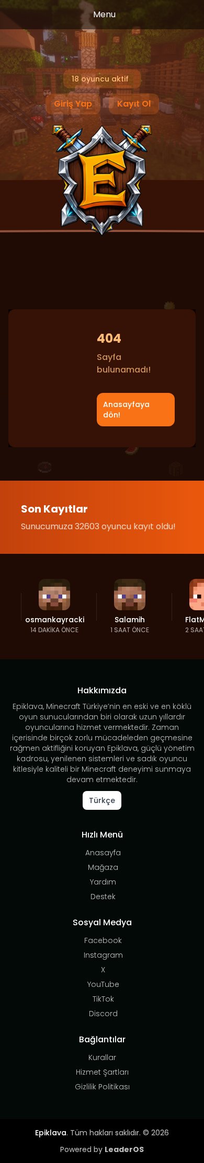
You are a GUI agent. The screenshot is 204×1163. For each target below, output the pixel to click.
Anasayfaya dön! (126, 409)
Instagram (103, 955)
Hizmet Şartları (102, 1072)
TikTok (103, 999)
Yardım (103, 882)
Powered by (102, 1149)
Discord (103, 1013)
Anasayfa (103, 852)
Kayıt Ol (134, 104)
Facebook (103, 940)
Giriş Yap (73, 104)
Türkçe (102, 800)
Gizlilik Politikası (102, 1086)
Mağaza (103, 867)
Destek (103, 896)
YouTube (103, 984)
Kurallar (102, 1057)
